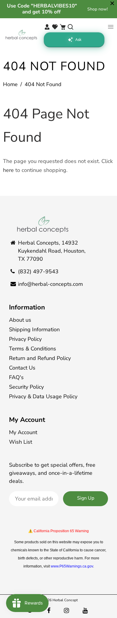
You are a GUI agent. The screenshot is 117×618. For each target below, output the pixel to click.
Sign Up (85, 498)
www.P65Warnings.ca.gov (72, 566)
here (8, 170)
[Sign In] (47, 26)
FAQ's (16, 377)
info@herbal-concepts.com (50, 284)
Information (27, 307)
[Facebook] (49, 611)
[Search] (70, 26)
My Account (27, 420)
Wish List (20, 441)
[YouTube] (85, 611)
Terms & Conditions (32, 348)
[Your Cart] (62, 26)
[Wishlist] (54, 26)
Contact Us (22, 367)
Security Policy (26, 386)
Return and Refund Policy (40, 358)
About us (20, 320)
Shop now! (97, 9)
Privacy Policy (25, 339)
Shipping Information (34, 329)
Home (10, 84)
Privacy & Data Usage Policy (43, 396)
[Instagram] (67, 611)
